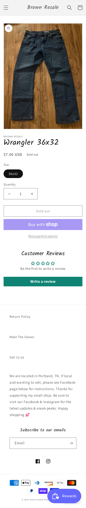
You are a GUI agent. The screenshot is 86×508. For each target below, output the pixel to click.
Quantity (10, 184)
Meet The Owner (22, 337)
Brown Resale (36, 499)
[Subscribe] (71, 443)
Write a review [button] (42, 281)
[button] (6, 7)
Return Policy (20, 316)
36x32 (13, 174)
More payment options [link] (43, 236)
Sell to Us (17, 357)
